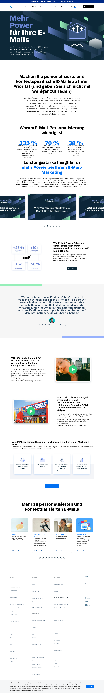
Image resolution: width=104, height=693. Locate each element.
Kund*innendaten (13, 590)
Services (34, 627)
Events (33, 634)
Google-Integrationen (36, 677)
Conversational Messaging (15, 654)
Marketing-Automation (14, 600)
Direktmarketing (13, 658)
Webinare (56, 591)
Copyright (56, 663)
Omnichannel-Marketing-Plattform (17, 604)
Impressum (56, 633)
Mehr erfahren (72, 268)
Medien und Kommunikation (38, 601)
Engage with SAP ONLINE (59, 620)
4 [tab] (53, 226)
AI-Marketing (12, 594)
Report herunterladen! (66, 1)
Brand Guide (57, 653)
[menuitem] (75, 7)
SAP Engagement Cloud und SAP (39, 624)
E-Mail (11, 634)
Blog (55, 588)
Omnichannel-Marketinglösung (60, 607)
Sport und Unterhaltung (37, 598)
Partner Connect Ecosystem (38, 657)
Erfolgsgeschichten (37, 6)
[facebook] (89, 580)
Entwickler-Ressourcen (37, 667)
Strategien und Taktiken (15, 611)
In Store (11, 661)
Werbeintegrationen (36, 671)
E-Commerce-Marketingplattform (61, 604)
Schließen (90, 686)
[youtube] (89, 583)
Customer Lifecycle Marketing (16, 624)
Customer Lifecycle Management (61, 611)
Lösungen (27, 6)
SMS (11, 644)
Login (79, 6)
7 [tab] (58, 558)
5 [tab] (56, 226)
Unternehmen (49, 6)
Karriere (34, 637)
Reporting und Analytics (15, 607)
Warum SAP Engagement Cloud (39, 617)
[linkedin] (89, 587)
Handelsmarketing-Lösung (59, 600)
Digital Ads (12, 641)
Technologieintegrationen (15, 618)
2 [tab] (47, 226)
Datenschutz (57, 636)
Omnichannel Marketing (59, 624)
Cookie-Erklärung (57, 643)
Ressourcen (64, 6)
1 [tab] (44, 226)
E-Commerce (35, 588)
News (33, 641)
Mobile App (12, 651)
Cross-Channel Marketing (15, 621)
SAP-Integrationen (36, 674)
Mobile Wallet (12, 647)
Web (11, 637)
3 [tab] (50, 226)
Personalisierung (13, 597)
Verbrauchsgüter (35, 591)
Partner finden (35, 660)
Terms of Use (57, 640)
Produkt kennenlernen (14, 581)
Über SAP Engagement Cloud (38, 620)
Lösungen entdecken (36, 581)
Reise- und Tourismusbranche (38, 594)
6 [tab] (59, 226)
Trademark (56, 666)
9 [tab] (64, 558)
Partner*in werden (36, 664)
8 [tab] (61, 558)
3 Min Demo (35, 647)
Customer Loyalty (13, 614)
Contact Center (13, 665)
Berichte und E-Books (58, 584)
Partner (57, 6)
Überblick (56, 581)
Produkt (20, 6)
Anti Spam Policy (58, 650)
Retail (33, 584)
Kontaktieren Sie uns (36, 644)
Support (34, 630)
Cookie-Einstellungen (58, 647)
